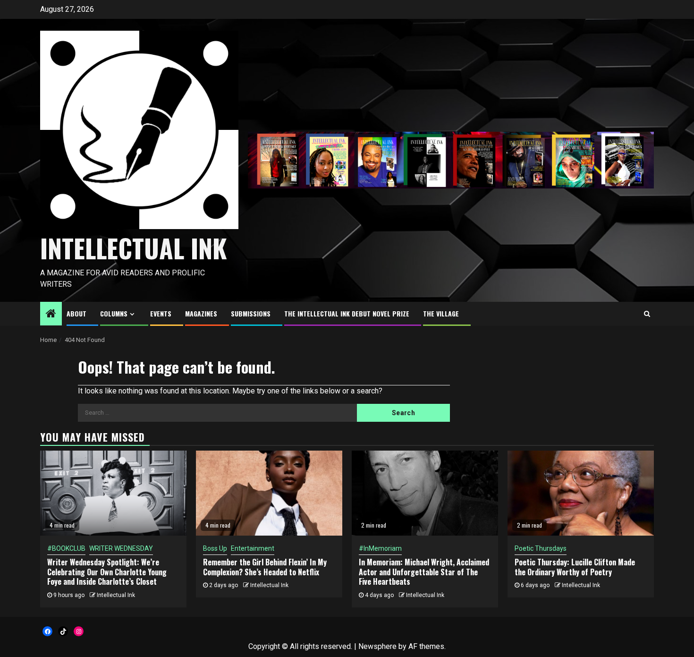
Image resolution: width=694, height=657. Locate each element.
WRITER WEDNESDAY (121, 548)
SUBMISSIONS (251, 313)
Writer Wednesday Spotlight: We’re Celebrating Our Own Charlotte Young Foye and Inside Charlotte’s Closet (107, 572)
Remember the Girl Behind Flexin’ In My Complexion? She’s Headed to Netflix (265, 567)
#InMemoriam (380, 548)
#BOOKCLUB (66, 548)
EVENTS (160, 313)
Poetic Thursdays (541, 548)
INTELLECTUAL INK (133, 248)
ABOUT (76, 313)
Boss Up (215, 548)
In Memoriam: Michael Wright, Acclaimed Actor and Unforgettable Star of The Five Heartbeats (424, 572)
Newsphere (377, 646)
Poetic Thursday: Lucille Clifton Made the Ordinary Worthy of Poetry (575, 567)
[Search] (647, 314)
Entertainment (252, 548)
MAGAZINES (201, 313)
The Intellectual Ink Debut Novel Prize (346, 313)
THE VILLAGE (441, 313)
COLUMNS (113, 313)
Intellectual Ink (116, 595)
